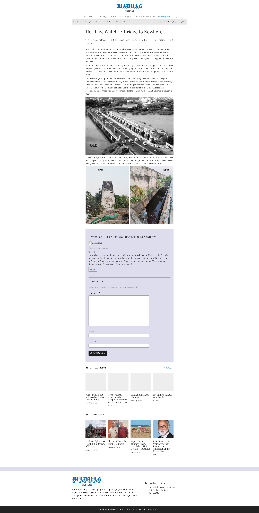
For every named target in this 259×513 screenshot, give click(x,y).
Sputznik (154, 509)
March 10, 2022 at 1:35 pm (98, 248)
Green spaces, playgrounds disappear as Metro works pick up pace (117, 398)
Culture (112, 16)
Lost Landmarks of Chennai (140, 396)
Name (92, 331)
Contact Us (154, 493)
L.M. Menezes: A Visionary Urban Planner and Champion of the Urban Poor (161, 446)
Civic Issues (115, 40)
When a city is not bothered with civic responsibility (95, 397)
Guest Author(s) (94, 40)
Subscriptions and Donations (162, 487)
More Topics (125, 16)
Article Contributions (145, 16)
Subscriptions (164, 16)
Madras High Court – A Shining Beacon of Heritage (95, 444)
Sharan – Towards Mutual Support (117, 442)
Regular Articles (141, 40)
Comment (94, 293)
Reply (92, 269)
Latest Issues (89, 16)
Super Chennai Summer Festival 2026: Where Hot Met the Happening (140, 445)
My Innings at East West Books (162, 396)
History (102, 16)
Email (92, 341)
